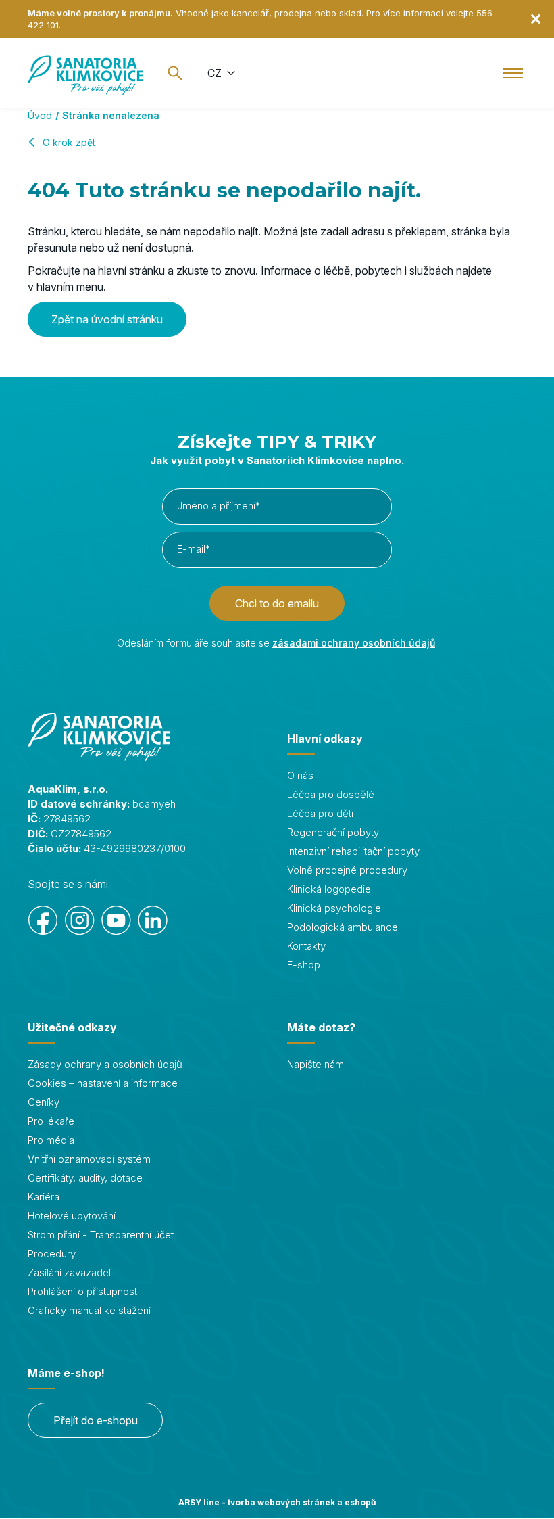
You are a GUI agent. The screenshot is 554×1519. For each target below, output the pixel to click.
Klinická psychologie (334, 908)
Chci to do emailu (277, 603)
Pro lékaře (51, 1121)
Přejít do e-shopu (95, 1420)
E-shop (303, 964)
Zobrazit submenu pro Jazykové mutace (229, 73)
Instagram (79, 920)
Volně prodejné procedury (347, 870)
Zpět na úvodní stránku (107, 319)
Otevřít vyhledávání (174, 73)
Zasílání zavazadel (69, 1272)
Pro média (51, 1140)
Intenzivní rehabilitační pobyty (353, 851)
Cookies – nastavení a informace (103, 1083)
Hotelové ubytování (72, 1215)
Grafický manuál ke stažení (89, 1310)
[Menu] (513, 73)
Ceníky (43, 1102)
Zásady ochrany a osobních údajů (105, 1064)
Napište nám (315, 1064)
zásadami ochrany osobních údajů (353, 643)
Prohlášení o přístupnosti (83, 1291)
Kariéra (43, 1196)
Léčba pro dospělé (330, 794)
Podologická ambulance (342, 926)
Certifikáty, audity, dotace (85, 1177)
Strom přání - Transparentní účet (101, 1234)
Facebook (43, 920)
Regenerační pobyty (333, 832)
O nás (300, 775)
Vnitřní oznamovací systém (89, 1158)
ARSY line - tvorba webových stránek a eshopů (277, 1502)
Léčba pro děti (320, 813)
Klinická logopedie (329, 889)
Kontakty (306, 945)
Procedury (52, 1253)
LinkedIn (152, 920)
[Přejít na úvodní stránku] (85, 73)
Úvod (40, 115)
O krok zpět (69, 142)
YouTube (116, 920)
